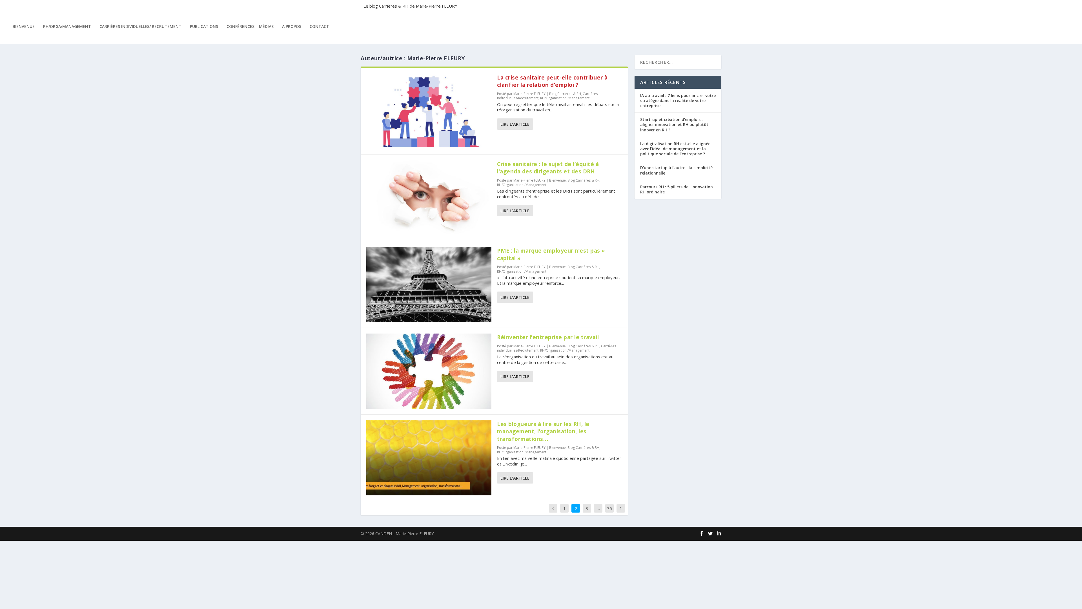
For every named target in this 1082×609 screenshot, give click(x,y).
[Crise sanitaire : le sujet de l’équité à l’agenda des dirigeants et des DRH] (428, 197)
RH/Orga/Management (67, 26)
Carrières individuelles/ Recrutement (140, 26)
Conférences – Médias (250, 26)
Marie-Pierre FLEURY (529, 93)
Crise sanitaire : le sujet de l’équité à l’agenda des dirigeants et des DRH (548, 167)
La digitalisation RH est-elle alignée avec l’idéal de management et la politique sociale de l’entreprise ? (675, 148)
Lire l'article (514, 124)
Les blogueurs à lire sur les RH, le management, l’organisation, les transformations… (543, 431)
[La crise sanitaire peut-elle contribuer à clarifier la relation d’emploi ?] (428, 111)
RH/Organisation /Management (564, 98)
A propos (291, 26)
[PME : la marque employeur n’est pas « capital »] (428, 284)
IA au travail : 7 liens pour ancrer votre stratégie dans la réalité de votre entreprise (678, 100)
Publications (204, 26)
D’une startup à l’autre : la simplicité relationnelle (676, 170)
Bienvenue (24, 26)
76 (609, 508)
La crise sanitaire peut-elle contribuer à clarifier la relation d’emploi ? (552, 81)
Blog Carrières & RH (565, 93)
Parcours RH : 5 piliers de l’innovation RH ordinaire (676, 189)
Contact (319, 26)
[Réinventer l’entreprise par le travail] (428, 371)
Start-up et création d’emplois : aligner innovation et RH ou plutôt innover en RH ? (674, 124)
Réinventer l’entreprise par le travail (548, 337)
